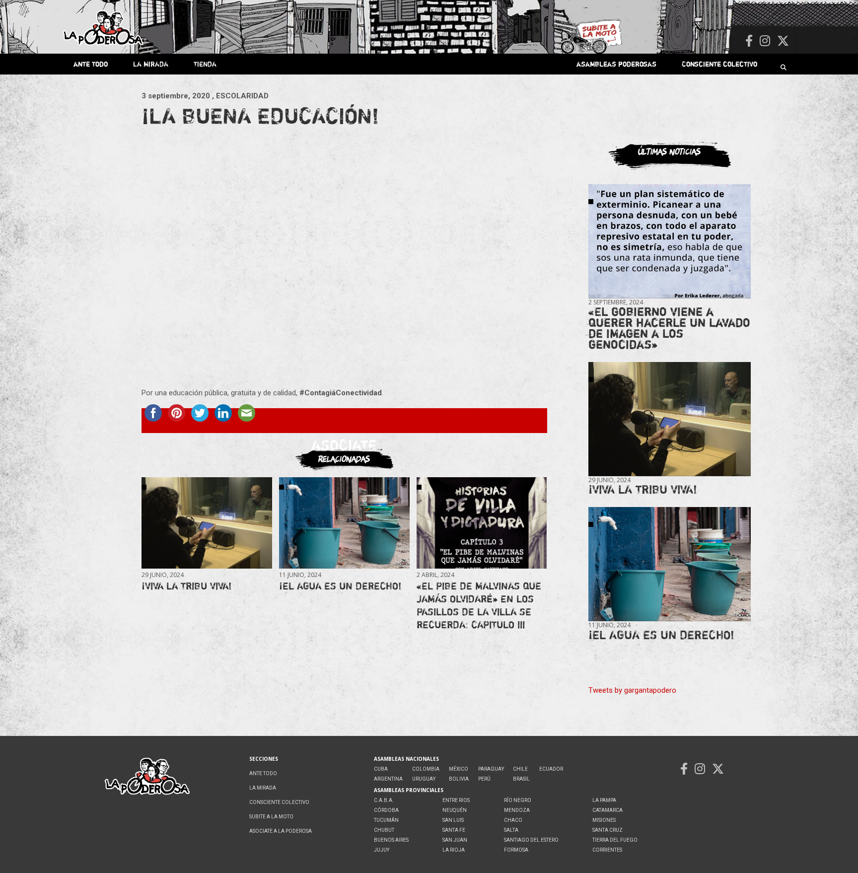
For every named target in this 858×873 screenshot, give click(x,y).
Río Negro (517, 800)
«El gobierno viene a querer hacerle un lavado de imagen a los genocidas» (669, 328)
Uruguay (423, 779)
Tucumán (386, 820)
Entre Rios (456, 800)
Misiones (604, 820)
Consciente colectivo (719, 64)
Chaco (513, 820)
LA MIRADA (150, 64)
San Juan (454, 840)
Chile (520, 769)
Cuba (381, 769)
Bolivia (459, 779)
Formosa (516, 850)
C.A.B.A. (384, 800)
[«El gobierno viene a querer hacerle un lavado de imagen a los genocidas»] (669, 241)
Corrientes (607, 850)
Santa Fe (453, 830)
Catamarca (607, 810)
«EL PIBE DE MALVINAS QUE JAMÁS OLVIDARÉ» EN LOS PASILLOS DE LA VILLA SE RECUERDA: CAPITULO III (479, 605)
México (458, 769)
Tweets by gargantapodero (632, 690)
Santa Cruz (607, 830)
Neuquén (454, 810)
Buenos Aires (391, 840)
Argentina (388, 779)
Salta (511, 830)
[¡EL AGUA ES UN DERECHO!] (344, 523)
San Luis (453, 820)
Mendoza (517, 810)
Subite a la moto (271, 816)
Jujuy (381, 850)
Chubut (384, 830)
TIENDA (205, 64)
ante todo (90, 64)
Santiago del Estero (531, 840)
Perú (484, 779)
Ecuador (551, 769)
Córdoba (386, 810)
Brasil (521, 779)
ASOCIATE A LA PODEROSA (280, 831)
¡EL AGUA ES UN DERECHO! (340, 586)
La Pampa (604, 800)
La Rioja (453, 850)
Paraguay (491, 769)
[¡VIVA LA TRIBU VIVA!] (206, 523)
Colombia (425, 769)
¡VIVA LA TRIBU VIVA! (186, 586)
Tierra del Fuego (615, 840)
